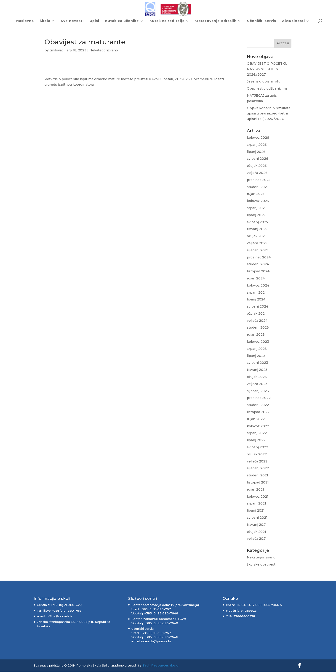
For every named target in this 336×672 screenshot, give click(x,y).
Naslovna (25, 21)
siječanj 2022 (258, 468)
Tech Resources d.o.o (160, 665)
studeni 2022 (258, 405)
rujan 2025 (255, 194)
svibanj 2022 (257, 447)
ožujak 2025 (257, 236)
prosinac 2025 (258, 180)
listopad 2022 (258, 412)
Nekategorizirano (103, 50)
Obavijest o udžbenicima (267, 88)
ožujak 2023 (257, 377)
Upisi (94, 21)
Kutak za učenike (122, 21)
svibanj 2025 (257, 222)
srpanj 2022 (257, 433)
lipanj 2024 (256, 299)
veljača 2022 (257, 461)
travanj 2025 (257, 229)
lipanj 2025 (256, 215)
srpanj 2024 (257, 292)
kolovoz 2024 (258, 285)
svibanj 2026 (257, 159)
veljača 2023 (257, 384)
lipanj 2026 (256, 152)
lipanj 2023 (256, 356)
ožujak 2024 (257, 313)
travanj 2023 (257, 370)
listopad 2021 (258, 482)
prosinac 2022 (259, 398)
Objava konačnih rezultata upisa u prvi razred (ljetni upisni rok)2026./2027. (268, 113)
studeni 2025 (258, 187)
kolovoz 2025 (258, 201)
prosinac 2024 (259, 257)
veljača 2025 (257, 243)
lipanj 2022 (256, 440)
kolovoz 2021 (257, 496)
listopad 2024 (258, 271)
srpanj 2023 (257, 349)
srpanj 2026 (257, 145)
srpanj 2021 (256, 503)
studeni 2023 (258, 327)
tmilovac (57, 50)
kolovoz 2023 (258, 342)
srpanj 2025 (257, 208)
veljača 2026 (257, 173)
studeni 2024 (258, 264)
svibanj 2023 (257, 363)
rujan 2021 (255, 489)
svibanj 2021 (257, 517)
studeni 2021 (257, 475)
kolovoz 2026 (258, 137)
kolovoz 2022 (258, 426)
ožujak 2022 (257, 454)
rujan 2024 (256, 278)
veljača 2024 (257, 321)
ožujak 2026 (257, 166)
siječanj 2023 (258, 391)
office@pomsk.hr (59, 616)
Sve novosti (72, 21)
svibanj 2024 (257, 306)
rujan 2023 (256, 334)
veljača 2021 (257, 539)
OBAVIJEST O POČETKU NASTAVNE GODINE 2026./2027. (267, 69)
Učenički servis (261, 21)
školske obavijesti (261, 564)
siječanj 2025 (258, 250)
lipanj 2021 (256, 510)
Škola (45, 21)
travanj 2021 (257, 525)
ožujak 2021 (256, 532)
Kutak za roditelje (167, 21)
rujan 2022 (256, 419)
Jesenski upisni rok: (263, 81)
